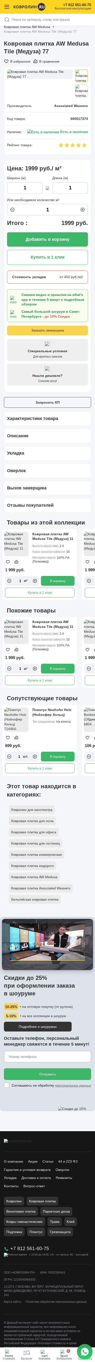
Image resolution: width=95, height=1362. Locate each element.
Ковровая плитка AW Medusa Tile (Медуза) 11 (52, 536)
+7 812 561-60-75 (77, 5)
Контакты (11, 1186)
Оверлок (62, 1170)
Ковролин (14, 1201)
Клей (71, 1222)
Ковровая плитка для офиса (33, 832)
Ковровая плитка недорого (32, 866)
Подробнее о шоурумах (38, 1027)
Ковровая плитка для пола (32, 821)
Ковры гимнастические (24, 1222)
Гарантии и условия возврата (27, 1170)
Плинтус (36, 1232)
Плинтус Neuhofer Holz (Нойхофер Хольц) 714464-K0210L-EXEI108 (52, 714)
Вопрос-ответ (34, 1186)
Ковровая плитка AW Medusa (27, 27)
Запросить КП (48, 402)
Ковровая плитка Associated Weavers (40, 888)
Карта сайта (12, 1302)
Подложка (14, 1232)
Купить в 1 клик (40, 592)
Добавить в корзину (47, 239)
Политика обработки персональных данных (56, 1302)
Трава (54, 1222)
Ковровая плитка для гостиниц (35, 843)
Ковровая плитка (42, 1201)
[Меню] (7, 7)
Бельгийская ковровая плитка (34, 899)
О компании (13, 1161)
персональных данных (73, 1085)
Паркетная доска (56, 1211)
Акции (33, 1161)
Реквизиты (64, 1178)
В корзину (58, 581)
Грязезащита (60, 1232)
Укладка (10, 1178)
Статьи (47, 1161)
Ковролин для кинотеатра (31, 810)
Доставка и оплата (36, 1178)
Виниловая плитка (21, 1211)
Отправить (47, 1074)
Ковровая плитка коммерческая (36, 854)
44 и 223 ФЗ (67, 1161)
